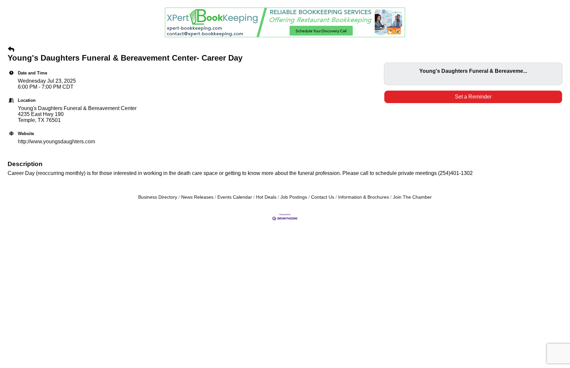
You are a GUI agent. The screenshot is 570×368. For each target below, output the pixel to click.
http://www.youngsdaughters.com (56, 141)
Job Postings (293, 197)
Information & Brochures (363, 197)
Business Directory (157, 197)
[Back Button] (11, 49)
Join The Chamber (412, 197)
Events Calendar (234, 197)
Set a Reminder (473, 96)
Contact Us (322, 197)
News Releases (197, 197)
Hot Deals (266, 197)
